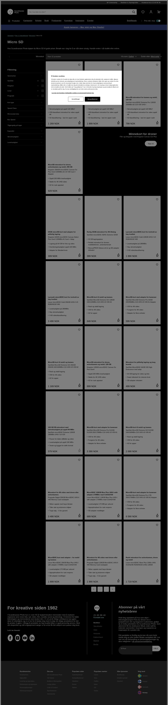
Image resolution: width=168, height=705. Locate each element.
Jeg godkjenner (92, 99)
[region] (85, 87)
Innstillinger (76, 99)
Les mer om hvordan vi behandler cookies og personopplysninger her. (73, 93)
